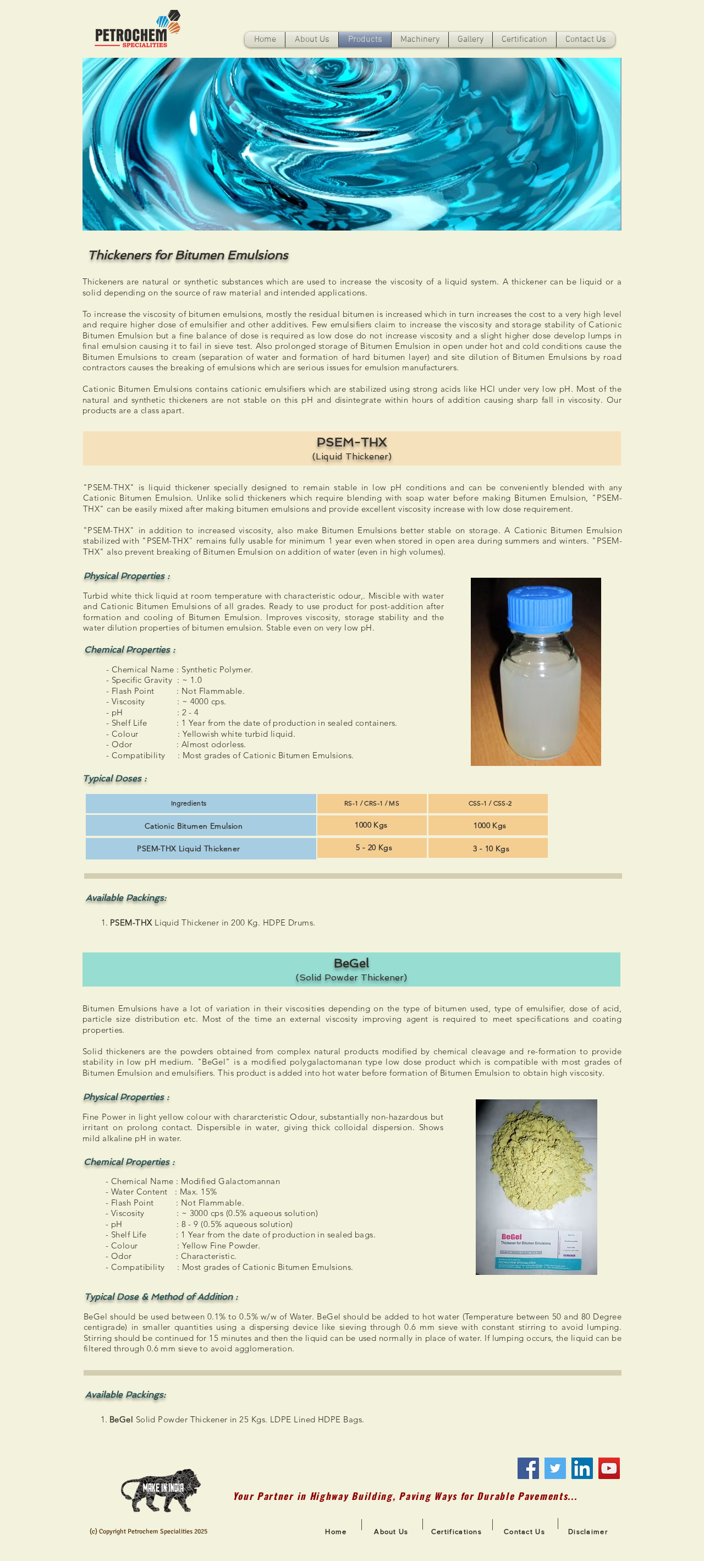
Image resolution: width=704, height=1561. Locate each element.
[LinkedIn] (582, 1468)
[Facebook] (528, 1468)
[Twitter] (555, 1468)
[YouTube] (609, 1468)
